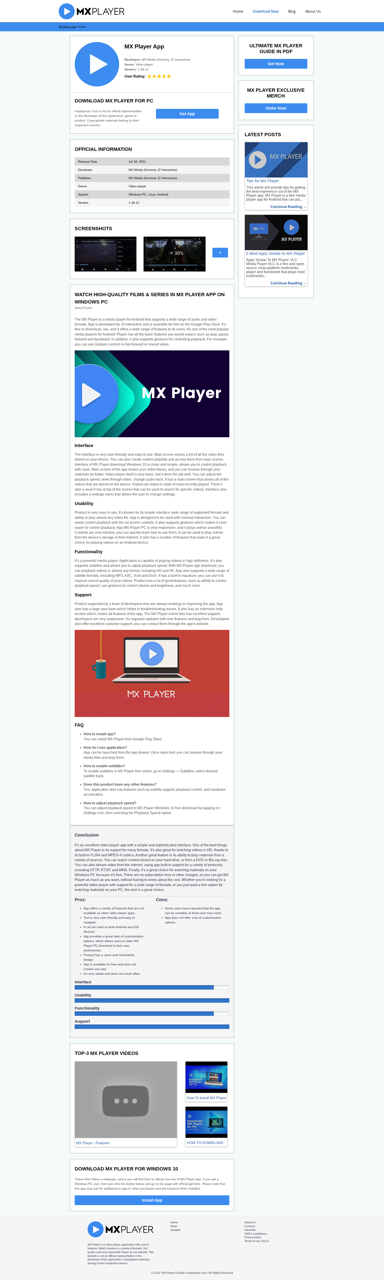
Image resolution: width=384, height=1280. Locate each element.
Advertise (250, 1230)
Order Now (276, 108)
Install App (152, 1200)
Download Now (265, 11)
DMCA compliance (255, 1233)
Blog (292, 11)
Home (238, 11)
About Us (313, 11)
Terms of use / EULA (256, 1241)
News (173, 1226)
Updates (175, 1230)
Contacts (249, 1226)
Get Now (276, 64)
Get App (187, 114)
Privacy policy (252, 1237)
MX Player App (67, 26)
